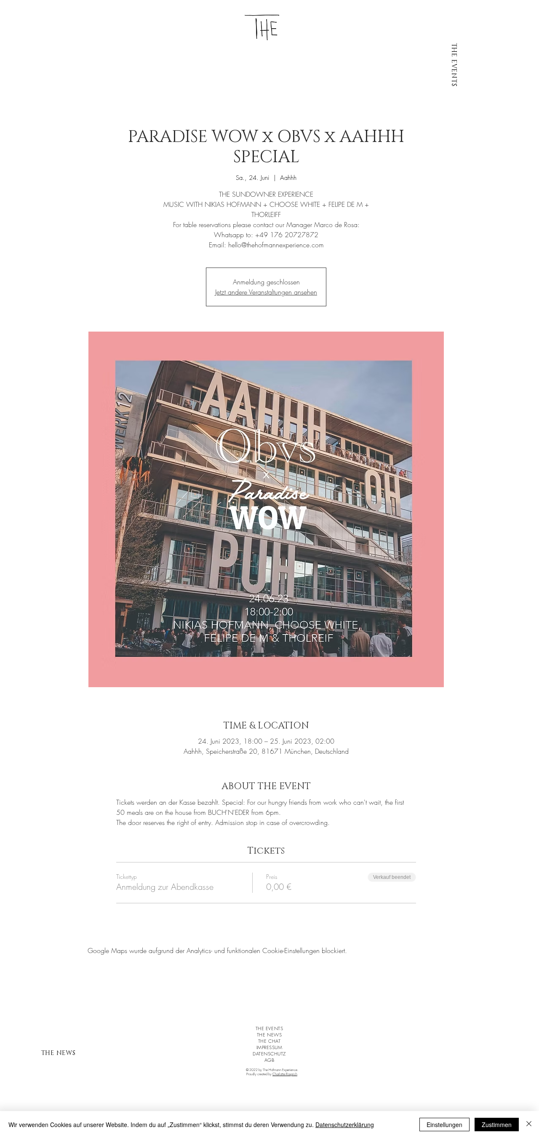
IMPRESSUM (269, 1047)
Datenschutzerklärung (344, 1124)
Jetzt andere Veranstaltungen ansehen (266, 292)
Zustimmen (497, 1124)
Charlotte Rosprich (284, 1074)
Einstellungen (444, 1124)
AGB (269, 1060)
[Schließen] (529, 1124)
